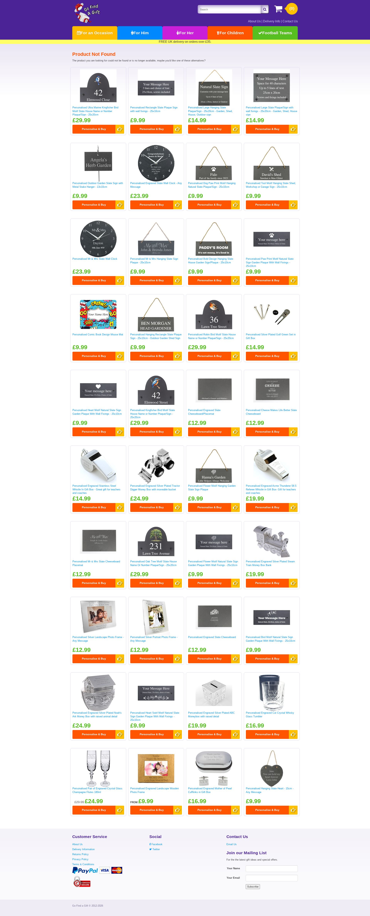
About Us (254, 21)
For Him (141, 33)
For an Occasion (97, 33)
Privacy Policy (80, 859)
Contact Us (290, 21)
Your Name (233, 868)
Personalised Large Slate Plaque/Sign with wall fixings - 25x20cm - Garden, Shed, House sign (271, 111)
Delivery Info (271, 21)
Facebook (156, 844)
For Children (231, 33)
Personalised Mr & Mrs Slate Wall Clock (94, 258)
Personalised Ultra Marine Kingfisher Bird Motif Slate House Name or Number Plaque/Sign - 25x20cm (95, 111)
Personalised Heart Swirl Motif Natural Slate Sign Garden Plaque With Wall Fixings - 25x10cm (154, 716)
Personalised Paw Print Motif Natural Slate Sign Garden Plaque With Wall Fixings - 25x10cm (269, 262)
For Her (186, 33)
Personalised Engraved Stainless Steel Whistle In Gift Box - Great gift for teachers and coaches (96, 489)
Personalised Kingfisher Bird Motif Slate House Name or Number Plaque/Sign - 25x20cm (152, 414)
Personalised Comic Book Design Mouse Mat (97, 334)
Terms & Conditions (83, 864)
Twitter (156, 849)
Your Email (233, 877)
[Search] (265, 9)
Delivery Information (83, 849)
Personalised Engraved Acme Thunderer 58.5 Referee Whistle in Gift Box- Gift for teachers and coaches (271, 489)
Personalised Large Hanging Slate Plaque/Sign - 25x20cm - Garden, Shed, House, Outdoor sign (210, 111)
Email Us (231, 844)
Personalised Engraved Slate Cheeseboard (212, 637)
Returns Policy (80, 854)
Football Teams (277, 33)
